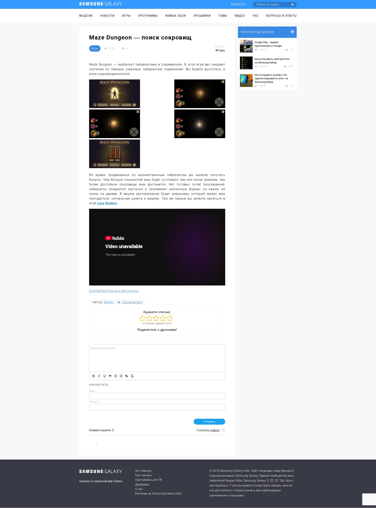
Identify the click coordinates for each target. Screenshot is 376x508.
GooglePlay (98, 291)
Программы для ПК (148, 479)
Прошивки (202, 15)
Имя (92, 390)
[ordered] (115, 376)
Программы (148, 15)
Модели (85, 15)
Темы (222, 15)
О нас (139, 489)
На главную (143, 470)
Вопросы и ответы (281, 15)
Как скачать (143, 475)
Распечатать (132, 302)
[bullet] (121, 376)
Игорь (109, 302)
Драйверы (142, 484)
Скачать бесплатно (123, 291)
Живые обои (175, 15)
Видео (240, 15)
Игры (126, 15)
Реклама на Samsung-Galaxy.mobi (158, 493)
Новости (107, 15)
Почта (94, 401)
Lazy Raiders (107, 203)
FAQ (255, 15)
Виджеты (238, 4)
